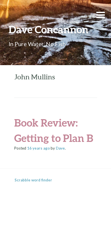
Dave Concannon (49, 29)
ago (38, 148)
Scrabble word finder (33, 180)
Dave (60, 148)
